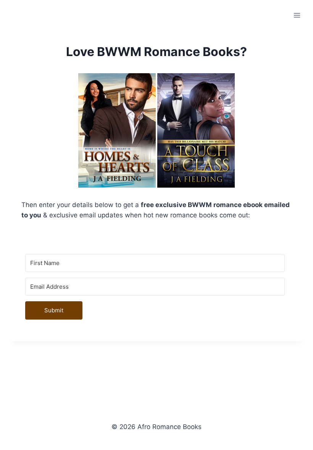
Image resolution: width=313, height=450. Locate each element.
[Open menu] (297, 15)
